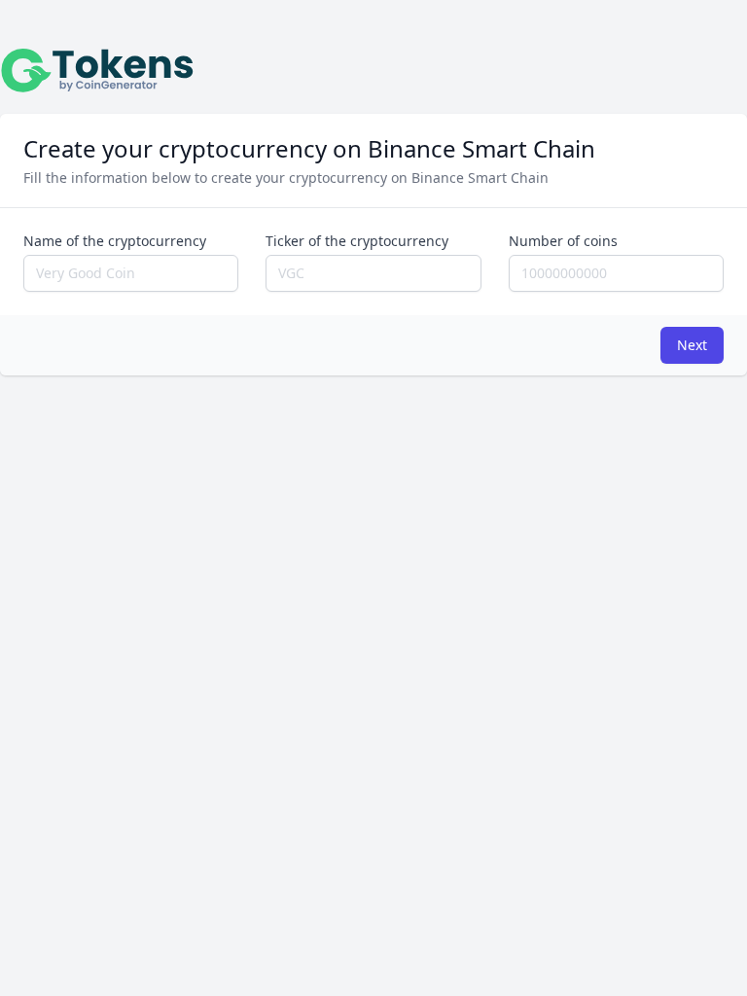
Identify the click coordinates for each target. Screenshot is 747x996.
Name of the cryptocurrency (114, 240)
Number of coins (563, 240)
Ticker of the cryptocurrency (357, 240)
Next (692, 345)
